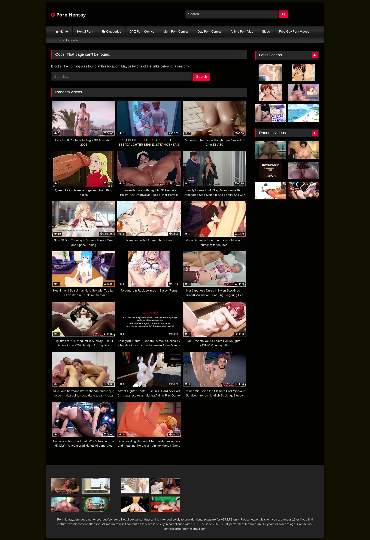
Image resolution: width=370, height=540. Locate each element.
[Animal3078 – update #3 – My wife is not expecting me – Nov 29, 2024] (270, 191)
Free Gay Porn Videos (294, 31)
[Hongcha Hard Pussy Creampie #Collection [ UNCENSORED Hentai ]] (65, 505)
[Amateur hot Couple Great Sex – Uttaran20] (165, 505)
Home (64, 31)
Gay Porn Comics (209, 31)
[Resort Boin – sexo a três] (270, 93)
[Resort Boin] (270, 72)
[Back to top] (356, 527)
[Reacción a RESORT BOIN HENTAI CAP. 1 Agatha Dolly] (303, 93)
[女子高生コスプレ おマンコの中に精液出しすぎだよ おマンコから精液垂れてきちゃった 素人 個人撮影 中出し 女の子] (165, 486)
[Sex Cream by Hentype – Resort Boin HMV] (303, 113)
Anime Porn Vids (242, 31)
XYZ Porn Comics (142, 31)
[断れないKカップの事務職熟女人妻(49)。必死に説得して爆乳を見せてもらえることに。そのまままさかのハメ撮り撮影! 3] (303, 150)
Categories (113, 31)
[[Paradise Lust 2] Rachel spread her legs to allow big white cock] (96, 505)
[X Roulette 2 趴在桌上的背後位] (135, 505)
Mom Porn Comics (175, 31)
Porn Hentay (70, 14)
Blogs (266, 31)
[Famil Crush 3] (65, 486)
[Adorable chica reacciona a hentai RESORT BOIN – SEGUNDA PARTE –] (270, 113)
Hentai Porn (85, 31)
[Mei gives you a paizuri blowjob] (303, 170)
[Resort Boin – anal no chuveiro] (303, 72)
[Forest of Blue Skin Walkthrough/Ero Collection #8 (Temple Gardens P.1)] (270, 170)
